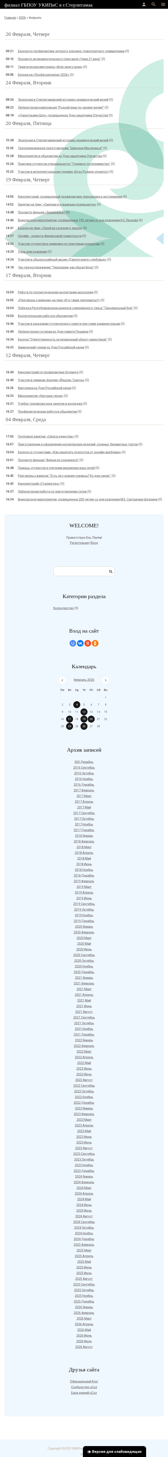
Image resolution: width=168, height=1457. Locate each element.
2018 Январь (84, 836)
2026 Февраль (84, 1313)
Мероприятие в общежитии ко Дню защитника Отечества (60, 156)
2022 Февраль (84, 1046)
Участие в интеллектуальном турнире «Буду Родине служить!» (63, 171)
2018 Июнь (84, 864)
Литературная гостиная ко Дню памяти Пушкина (53, 331)
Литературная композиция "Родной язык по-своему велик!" (61, 107)
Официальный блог (84, 1381)
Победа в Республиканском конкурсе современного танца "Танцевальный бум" (75, 308)
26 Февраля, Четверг (28, 34)
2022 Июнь (84, 1068)
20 (91, 719)
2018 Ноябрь (84, 870)
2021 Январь (84, 977)
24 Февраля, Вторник (28, 82)
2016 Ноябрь (84, 779)
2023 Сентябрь (84, 1154)
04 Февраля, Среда (26, 419)
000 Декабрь (84, 762)
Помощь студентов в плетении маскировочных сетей (56, 468)
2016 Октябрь (84, 773)
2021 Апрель (84, 995)
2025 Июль (84, 1273)
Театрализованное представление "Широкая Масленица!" (60, 148)
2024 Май (84, 1199)
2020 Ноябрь (84, 966)
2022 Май (84, 1063)
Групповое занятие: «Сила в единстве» (46, 436)
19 (84, 719)
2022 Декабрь (84, 1102)
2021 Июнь (84, 1006)
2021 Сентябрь (84, 1017)
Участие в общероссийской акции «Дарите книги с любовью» (62, 259)
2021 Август (84, 1012)
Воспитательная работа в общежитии (45, 316)
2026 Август (84, 1347)
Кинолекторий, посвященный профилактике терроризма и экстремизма (70, 196)
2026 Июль (84, 1341)
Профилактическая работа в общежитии (47, 411)
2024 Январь (84, 1176)
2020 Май (84, 943)
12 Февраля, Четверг (28, 355)
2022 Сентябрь (84, 1085)
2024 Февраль (84, 1182)
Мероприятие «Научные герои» (40, 396)
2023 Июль (84, 1142)
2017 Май (84, 807)
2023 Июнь (84, 1137)
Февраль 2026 (84, 680)
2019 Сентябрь (84, 904)
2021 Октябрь (84, 1023)
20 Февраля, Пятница (28, 123)
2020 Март (84, 938)
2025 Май (84, 1261)
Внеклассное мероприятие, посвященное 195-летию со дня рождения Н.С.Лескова (78, 220)
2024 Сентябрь (84, 1222)
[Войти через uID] (73, 643)
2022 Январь (84, 1040)
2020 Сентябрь (84, 955)
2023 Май (84, 1131)
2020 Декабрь (84, 972)
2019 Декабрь (84, 921)
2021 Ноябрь (84, 1029)
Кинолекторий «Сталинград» (39, 483)
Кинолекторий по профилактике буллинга (48, 372)
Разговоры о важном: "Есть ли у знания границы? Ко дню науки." (64, 476)
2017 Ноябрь (84, 824)
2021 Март (84, 989)
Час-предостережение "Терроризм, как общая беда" (56, 267)
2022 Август (84, 1080)
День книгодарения (32, 251)
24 (69, 726)
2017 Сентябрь (84, 813)
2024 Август (84, 1216)
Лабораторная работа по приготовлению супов (52, 491)
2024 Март (84, 1188)
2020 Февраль (84, 932)
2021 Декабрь (84, 1034)
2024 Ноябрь (84, 1233)
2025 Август (84, 1278)
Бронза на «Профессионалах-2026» (43, 74)
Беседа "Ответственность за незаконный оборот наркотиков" (62, 339)
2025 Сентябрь (84, 1284)
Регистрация (79, 543)
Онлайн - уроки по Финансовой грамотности (50, 236)
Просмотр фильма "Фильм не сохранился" (48, 460)
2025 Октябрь (84, 1290)
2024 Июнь (84, 1205)
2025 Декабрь (84, 1301)
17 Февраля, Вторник (28, 275)
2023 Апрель (84, 1125)
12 (84, 711)
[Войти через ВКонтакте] (80, 643)
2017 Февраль (84, 790)
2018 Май (84, 858)
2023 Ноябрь (84, 1165)
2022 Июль (84, 1074)
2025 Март (84, 1250)
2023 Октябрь (84, 1159)
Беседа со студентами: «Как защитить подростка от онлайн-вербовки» (69, 452)
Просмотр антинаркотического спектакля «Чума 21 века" (59, 59)
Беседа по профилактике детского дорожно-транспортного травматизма (71, 51)
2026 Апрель (84, 1324)
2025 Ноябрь (84, 1296)
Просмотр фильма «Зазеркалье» (41, 212)
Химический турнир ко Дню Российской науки (51, 347)
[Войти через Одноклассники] (95, 643)
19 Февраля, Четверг (28, 179)
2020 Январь (84, 926)
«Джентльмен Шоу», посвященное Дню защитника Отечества (63, 115)
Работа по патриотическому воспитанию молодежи (55, 292)
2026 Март (84, 1318)
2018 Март (84, 847)
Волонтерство (63, 608)
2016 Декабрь (84, 784)
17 (69, 719)
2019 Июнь (84, 898)
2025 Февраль (84, 1244)
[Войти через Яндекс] (87, 643)
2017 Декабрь (84, 830)
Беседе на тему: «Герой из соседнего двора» (50, 228)
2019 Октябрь (84, 909)
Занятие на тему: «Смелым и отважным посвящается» (57, 204)
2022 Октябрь (84, 1091)
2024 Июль (84, 1210)
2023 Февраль (84, 1114)
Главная (10, 17)
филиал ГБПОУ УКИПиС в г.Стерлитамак (48, 5)
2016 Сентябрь (84, 767)
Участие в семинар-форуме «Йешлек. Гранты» (51, 380)
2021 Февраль (84, 983)
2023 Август (84, 1148)
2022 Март (84, 1051)
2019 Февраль (84, 881)
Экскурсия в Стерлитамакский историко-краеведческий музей (63, 99)
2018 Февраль (84, 841)
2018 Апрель (84, 853)
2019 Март (84, 887)
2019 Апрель (84, 892)
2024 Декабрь (84, 1239)
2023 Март (84, 1119)
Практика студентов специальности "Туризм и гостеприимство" (64, 164)
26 (84, 726)
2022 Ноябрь (84, 1097)
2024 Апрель (84, 1193)
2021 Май (84, 1000)
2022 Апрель (84, 1057)
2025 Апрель (84, 1256)
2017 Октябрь (84, 818)
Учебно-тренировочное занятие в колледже (50, 403)
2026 (22, 17)
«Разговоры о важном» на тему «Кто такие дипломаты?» (59, 300)
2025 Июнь (84, 1267)
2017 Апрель (84, 801)
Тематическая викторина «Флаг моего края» (50, 67)
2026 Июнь (84, 1335)
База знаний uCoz (84, 1393)
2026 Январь (84, 1307)
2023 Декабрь (84, 1171)
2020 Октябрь (84, 960)
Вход (94, 543)
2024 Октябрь (84, 1227)
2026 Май (84, 1330)
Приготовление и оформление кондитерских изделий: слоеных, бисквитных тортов (78, 444)
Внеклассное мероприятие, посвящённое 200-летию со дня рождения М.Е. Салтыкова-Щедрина (88, 499)
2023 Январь (84, 1108)
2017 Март (84, 796)
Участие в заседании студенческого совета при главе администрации (69, 323)
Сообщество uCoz (84, 1387)
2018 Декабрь (84, 875)
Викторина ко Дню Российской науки (44, 388)
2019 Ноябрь (84, 915)
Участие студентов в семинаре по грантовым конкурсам (59, 244)
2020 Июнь (84, 949)
